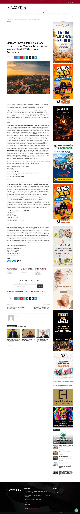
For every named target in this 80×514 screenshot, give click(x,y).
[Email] (30, 57)
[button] (68, 2)
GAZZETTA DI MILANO (24, 0)
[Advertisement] (50, 8)
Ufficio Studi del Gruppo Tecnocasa (39, 292)
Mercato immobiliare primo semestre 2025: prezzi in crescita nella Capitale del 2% (13, 269)
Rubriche (65, 13)
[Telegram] (35, 57)
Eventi (48, 13)
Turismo (54, 13)
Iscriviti (40, 286)
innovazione (13, 512)
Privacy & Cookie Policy (60, 512)
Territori (16, 13)
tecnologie (23, 512)
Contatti (72, 512)
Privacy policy (27, 502)
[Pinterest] (21, 57)
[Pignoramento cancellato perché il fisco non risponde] (28, 333)
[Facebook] (70, 3)
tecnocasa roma (28, 292)
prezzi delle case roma (17, 292)
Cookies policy (27, 504)
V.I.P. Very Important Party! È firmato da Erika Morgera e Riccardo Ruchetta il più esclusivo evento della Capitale (16, 307)
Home (8, 19)
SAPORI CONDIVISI (59, 0)
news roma (43, 291)
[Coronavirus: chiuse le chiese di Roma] (55, 453)
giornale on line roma (19, 291)
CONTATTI (64, 0)
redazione (9, 54)
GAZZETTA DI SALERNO (41, 0)
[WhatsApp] (24, 57)
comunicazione (18, 512)
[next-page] (9, 345)
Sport (58, 13)
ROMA (23, 292)
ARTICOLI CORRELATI (11, 326)
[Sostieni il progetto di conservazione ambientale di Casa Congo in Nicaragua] (55, 447)
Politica (24, 13)
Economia (29, 13)
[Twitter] (72, 3)
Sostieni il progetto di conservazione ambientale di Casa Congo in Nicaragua (66, 446)
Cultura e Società (39, 13)
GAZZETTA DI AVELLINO (50, 0)
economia (12, 291)
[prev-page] (7, 345)
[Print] (33, 57)
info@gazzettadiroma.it (33, 508)
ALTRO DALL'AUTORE (21, 326)
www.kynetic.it (27, 512)
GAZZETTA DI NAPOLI (32, 0)
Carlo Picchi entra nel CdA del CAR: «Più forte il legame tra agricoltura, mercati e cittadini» (13, 340)
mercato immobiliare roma (35, 291)
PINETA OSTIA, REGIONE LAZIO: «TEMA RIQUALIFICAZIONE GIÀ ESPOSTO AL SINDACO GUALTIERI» (65, 457)
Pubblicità (67, 512)
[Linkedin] (27, 57)
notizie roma (9, 292)
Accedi (19, 0)
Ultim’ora (10, 13)
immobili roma (26, 291)
